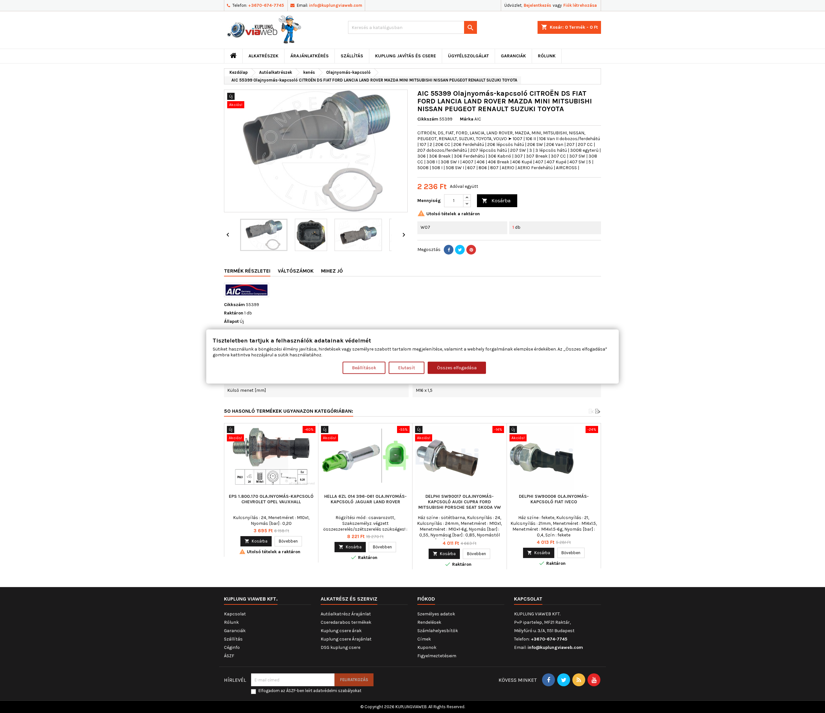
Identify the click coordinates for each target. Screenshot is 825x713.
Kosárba (496, 201)
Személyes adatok (436, 614)
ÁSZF (229, 656)
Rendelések (429, 622)
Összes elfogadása (457, 368)
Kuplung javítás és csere (405, 56)
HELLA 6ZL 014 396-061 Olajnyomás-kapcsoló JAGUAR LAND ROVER (365, 499)
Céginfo (232, 647)
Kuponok (426, 647)
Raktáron (233, 313)
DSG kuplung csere (340, 647)
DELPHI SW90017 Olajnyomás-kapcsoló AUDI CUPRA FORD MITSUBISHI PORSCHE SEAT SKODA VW (459, 502)
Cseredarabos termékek (346, 622)
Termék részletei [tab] (247, 271)
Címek (424, 639)
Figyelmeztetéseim (436, 656)
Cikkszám (427, 119)
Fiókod (426, 599)
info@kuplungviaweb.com (335, 5)
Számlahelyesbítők (437, 630)
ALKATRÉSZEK (263, 56)
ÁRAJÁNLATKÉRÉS (309, 56)
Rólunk (547, 56)
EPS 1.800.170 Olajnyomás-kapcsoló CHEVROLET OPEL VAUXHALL (271, 499)
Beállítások (364, 368)
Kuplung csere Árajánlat (346, 639)
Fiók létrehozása (580, 5)
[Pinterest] (471, 250)
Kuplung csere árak (341, 630)
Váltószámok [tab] (296, 271)
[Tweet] (460, 250)
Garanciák (513, 56)
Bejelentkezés (537, 5)
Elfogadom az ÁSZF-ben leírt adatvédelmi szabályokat (309, 690)
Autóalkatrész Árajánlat (346, 614)
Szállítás (352, 56)
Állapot (231, 321)
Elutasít (406, 368)
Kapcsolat (235, 614)
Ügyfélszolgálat (468, 56)
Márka (466, 119)
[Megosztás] (448, 250)
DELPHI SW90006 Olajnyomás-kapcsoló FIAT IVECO (554, 499)
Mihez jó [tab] (332, 271)
